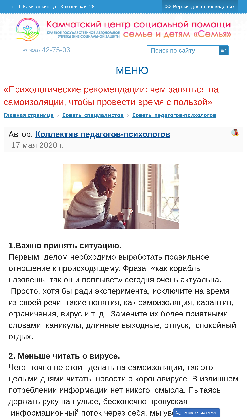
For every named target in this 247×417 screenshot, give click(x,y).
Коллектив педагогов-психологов (102, 134)
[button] (196, 412)
